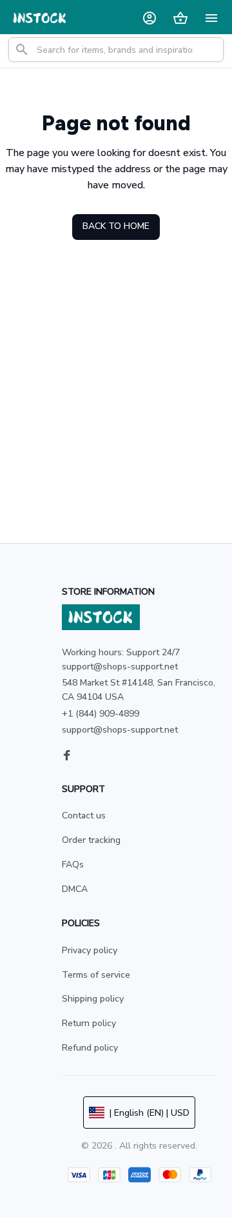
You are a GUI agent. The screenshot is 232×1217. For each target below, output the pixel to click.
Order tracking (91, 840)
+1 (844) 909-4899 (100, 713)
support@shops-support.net (120, 730)
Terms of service (96, 975)
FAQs (73, 864)
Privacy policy (89, 950)
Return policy (89, 1023)
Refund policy (90, 1048)
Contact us (84, 815)
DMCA (75, 889)
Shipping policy (93, 999)
